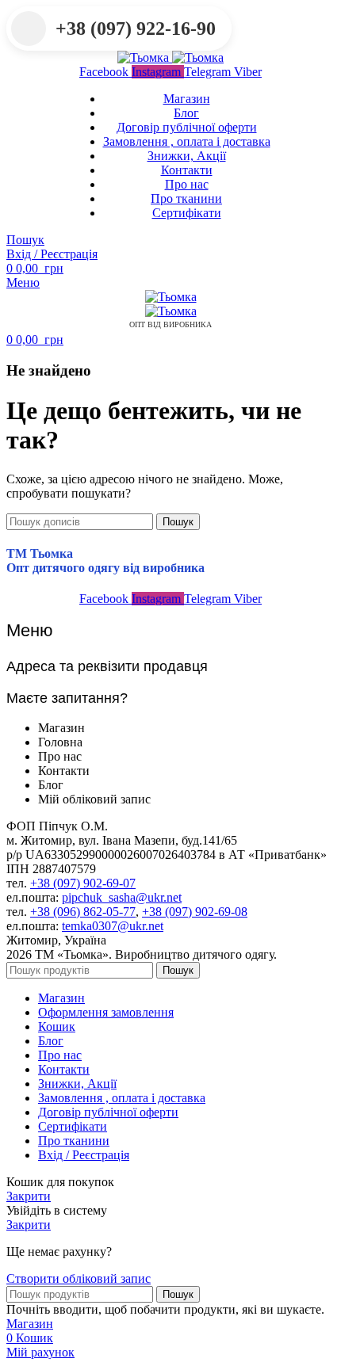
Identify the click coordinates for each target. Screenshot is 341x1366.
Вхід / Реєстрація (83, 1155)
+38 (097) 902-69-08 (194, 911)
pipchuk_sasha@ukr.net (122, 897)
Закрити (28, 1196)
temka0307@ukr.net (112, 926)
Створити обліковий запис (78, 1278)
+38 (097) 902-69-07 (83, 883)
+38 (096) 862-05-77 (83, 911)
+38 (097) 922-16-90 (136, 28)
